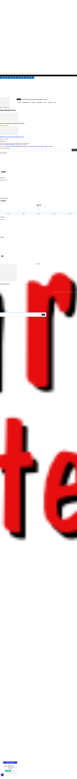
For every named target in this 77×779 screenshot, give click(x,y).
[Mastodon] (30, 77)
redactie (1, 125)
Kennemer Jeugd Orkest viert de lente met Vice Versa (12, 123)
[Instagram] (4, 77)
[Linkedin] (6, 77)
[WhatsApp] (22, 77)
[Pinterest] (12, 77)
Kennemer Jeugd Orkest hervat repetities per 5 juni (12, 136)
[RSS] (14, 77)
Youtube (12, 304)
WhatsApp (8, 146)
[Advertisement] (38, 87)
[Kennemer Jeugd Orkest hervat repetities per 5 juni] (9, 134)
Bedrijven (3, 171)
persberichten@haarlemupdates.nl (10, 144)
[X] (20, 77)
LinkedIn (34, 146)
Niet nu (13, 770)
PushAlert (12, 772)
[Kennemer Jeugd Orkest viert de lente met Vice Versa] (9, 121)
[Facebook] (1, 77)
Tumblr (10, 301)
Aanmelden (8, 770)
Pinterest (42, 146)
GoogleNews (24, 146)
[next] (55, 99)
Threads (12, 146)
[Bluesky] (27, 77)
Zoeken (74, 149)
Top (2, 256)
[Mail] (9, 77)
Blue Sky (20, 146)
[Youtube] (25, 77)
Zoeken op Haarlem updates (5, 148)
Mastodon (12, 293)
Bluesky (4, 293)
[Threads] (33, 77)
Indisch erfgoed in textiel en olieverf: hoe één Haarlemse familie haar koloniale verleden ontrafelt (22, 258)
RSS (4, 301)
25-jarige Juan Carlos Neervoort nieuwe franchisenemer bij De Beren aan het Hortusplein (21, 173)
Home (1, 107)
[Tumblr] (17, 77)
